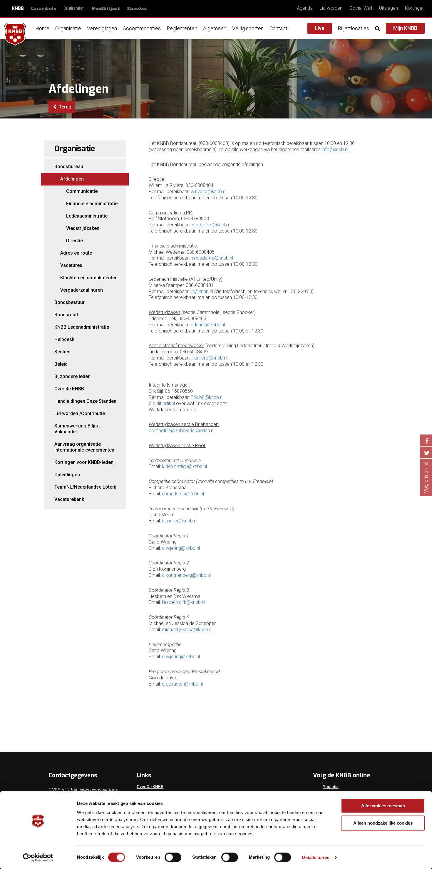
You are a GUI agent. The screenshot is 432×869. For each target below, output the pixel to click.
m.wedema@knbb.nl (212, 258)
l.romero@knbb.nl (209, 358)
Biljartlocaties (353, 28)
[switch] (173, 857)
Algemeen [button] (214, 28)
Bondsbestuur (69, 302)
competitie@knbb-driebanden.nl (181, 430)
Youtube (331, 786)
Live (319, 28)
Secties (62, 352)
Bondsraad (66, 314)
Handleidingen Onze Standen (85, 401)
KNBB (18, 8)
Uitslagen (388, 8)
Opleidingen (67, 474)
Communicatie (82, 191)
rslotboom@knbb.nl (211, 225)
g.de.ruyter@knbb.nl (182, 684)
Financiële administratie (92, 203)
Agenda (305, 8)
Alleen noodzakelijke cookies (383, 822)
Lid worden (331, 8)
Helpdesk (64, 339)
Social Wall (360, 8)
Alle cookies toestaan (383, 805)
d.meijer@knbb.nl (179, 521)
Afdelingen (72, 179)
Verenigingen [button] (102, 28)
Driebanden (74, 8)
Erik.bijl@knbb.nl (207, 397)
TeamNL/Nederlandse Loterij (85, 487)
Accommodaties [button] (142, 28)
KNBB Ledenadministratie (81, 327)
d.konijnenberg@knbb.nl (186, 575)
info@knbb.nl (335, 149)
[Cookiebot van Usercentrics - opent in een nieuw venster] (38, 857)
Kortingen (415, 8)
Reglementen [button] (182, 28)
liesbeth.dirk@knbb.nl (183, 602)
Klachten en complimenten (89, 277)
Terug (64, 107)
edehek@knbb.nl (208, 324)
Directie (74, 240)
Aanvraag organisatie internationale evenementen (84, 447)
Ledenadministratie (87, 216)
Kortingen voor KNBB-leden (83, 462)
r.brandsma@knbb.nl (183, 494)
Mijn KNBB (405, 28)
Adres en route (76, 253)
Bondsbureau (68, 166)
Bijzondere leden (72, 376)
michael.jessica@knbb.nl (187, 629)
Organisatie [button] (68, 28)
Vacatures (71, 265)
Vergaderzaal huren (81, 290)
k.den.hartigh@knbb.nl (184, 466)
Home (42, 28)
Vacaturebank (69, 499)
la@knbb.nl (202, 291)
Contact (278, 28)
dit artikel (165, 403)
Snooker (137, 8)
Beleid (61, 364)
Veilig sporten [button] (248, 28)
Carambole (43, 8)
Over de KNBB (69, 389)
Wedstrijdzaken (82, 228)
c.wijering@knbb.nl (181, 548)
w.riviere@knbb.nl (208, 191)
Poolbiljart (106, 8)
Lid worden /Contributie (79, 413)
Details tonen (315, 857)
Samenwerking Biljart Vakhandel (77, 428)
